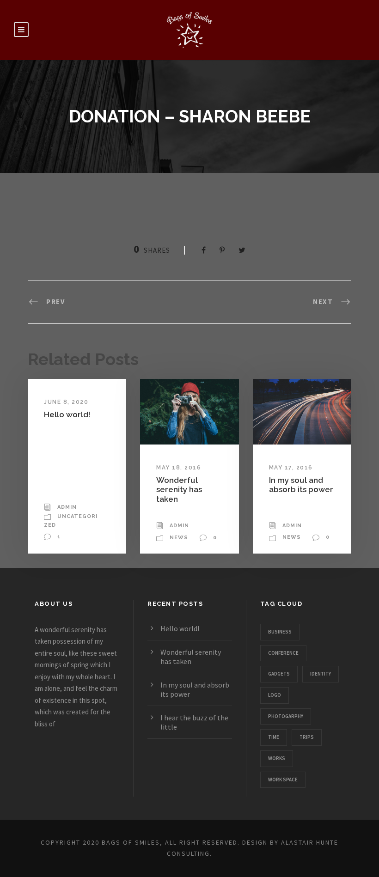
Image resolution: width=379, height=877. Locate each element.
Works (276, 758)
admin (67, 507)
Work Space (283, 779)
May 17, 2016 (291, 467)
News (179, 538)
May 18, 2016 (178, 467)
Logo (274, 695)
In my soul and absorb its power (301, 484)
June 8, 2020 (66, 402)
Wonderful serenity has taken (179, 489)
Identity (320, 673)
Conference (283, 653)
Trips (307, 737)
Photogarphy (285, 716)
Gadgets (279, 673)
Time (273, 737)
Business (280, 631)
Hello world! (67, 414)
